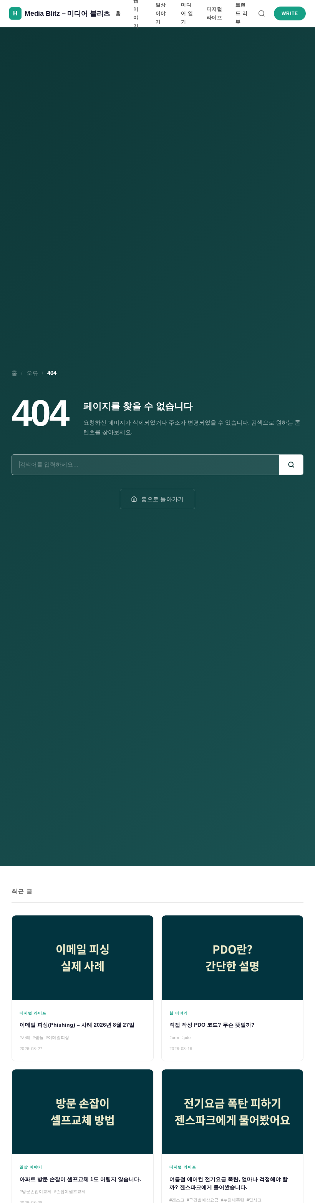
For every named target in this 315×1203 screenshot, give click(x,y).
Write (290, 13)
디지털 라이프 (214, 13)
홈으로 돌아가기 (162, 499)
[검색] (261, 13)
